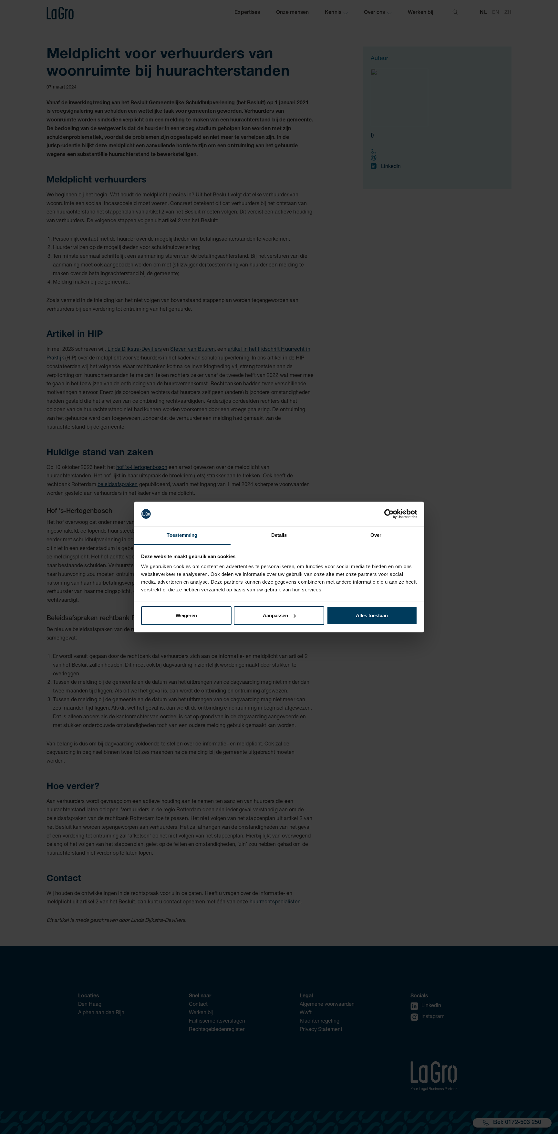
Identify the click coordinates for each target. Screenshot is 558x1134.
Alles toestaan (372, 615)
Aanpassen (275, 615)
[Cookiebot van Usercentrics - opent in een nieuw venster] (389, 514)
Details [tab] (279, 535)
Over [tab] (375, 535)
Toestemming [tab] (182, 535)
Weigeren (186, 615)
